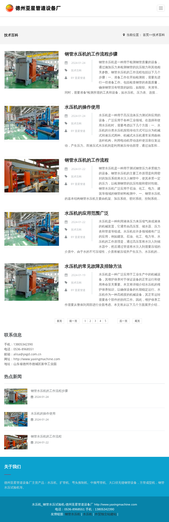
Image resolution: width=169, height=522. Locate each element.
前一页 (73, 321)
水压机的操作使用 (82, 107)
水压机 (87, 514)
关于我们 (12, 466)
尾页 (137, 321)
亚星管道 (80, 78)
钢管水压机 (72, 514)
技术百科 (158, 35)
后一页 (123, 321)
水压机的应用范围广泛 (87, 213)
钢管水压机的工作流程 (87, 160)
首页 (146, 35)
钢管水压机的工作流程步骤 (91, 54)
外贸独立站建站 (105, 514)
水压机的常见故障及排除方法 (93, 266)
